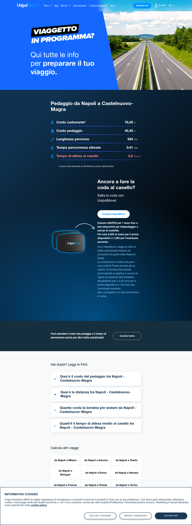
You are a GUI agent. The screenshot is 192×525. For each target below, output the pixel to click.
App (56, 6)
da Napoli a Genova (96, 460)
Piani (46, 6)
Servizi (64, 6)
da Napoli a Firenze (65, 485)
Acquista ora (142, 6)
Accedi (161, 5)
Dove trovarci (79, 6)
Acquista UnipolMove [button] (113, 214)
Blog (112, 6)
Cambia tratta (127, 336)
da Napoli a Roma (96, 473)
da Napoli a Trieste (96, 485)
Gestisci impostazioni (135, 516)
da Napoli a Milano (65, 460)
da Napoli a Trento (126, 460)
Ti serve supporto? (98, 6)
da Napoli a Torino (126, 485)
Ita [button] (170, 6)
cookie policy (39, 505)
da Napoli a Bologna (65, 473)
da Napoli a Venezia (126, 473)
